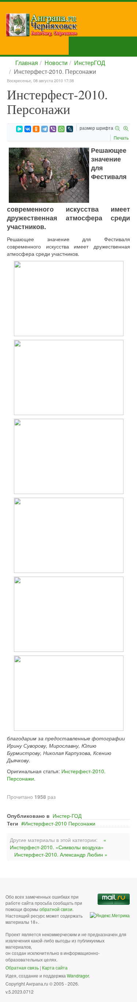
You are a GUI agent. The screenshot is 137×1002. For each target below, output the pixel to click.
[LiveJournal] (69, 129)
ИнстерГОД (89, 62)
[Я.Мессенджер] (19, 129)
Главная (26, 62)
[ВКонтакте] (27, 129)
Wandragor (78, 975)
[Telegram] (44, 129)
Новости (56, 62)
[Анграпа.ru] (71, 25)
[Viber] (53, 129)
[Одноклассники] (36, 129)
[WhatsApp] (61, 129)
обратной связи (55, 909)
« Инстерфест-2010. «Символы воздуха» (58, 843)
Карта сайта (55, 967)
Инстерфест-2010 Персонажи (59, 823)
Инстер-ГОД (67, 815)
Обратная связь (22, 967)
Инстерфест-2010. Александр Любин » (60, 854)
